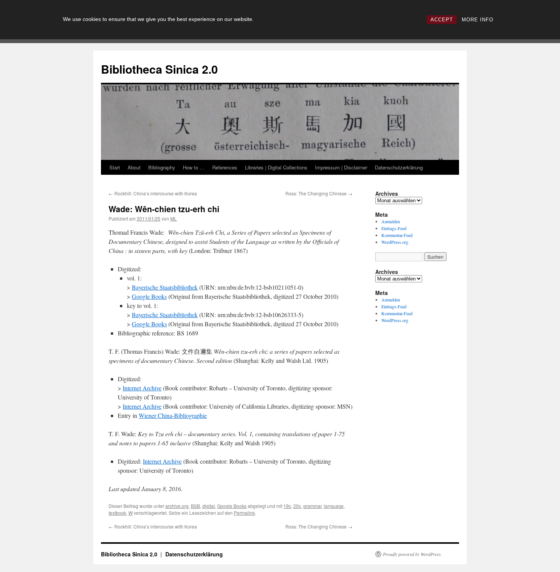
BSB (195, 506)
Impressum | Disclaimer (341, 167)
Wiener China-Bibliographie (173, 415)
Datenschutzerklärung (399, 167)
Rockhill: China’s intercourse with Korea (153, 193)
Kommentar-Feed (397, 235)
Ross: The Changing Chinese (318, 193)
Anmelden (390, 221)
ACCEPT (441, 20)
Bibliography (161, 167)
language (334, 506)
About (134, 167)
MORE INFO (477, 20)
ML (173, 218)
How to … (194, 167)
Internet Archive (142, 388)
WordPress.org (394, 242)
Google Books (149, 296)
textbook (117, 512)
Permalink (244, 512)
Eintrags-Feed (393, 228)
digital (208, 506)
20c (297, 506)
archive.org (177, 506)
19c (287, 506)
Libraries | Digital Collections (276, 167)
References (224, 167)
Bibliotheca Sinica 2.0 (159, 69)
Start (114, 167)
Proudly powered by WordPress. (412, 554)
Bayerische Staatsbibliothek (165, 287)
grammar (312, 506)
